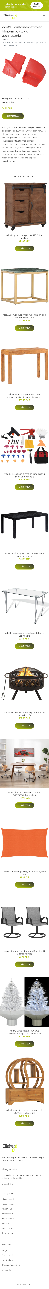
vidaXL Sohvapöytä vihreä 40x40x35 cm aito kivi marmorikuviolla (24, 316)
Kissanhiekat (7, 1204)
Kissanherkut (8, 1199)
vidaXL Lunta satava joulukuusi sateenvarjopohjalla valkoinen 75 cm (24, 1032)
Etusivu (5, 39)
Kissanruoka (7, 1213)
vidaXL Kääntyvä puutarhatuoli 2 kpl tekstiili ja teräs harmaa (24, 952)
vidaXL (28, 98)
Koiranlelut (7, 1223)
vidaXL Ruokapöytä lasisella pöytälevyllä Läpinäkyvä (24, 634)
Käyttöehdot (7, 1260)
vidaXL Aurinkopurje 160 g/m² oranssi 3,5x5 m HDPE (24, 873)
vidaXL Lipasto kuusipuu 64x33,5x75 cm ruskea (24, 236)
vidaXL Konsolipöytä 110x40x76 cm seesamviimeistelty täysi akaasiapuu (24, 396)
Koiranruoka (7, 1228)
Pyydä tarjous (36, 5)
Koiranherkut (8, 1218)
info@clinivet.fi (8, 1184)
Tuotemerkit (19, 98)
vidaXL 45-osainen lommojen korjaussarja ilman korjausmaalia (24, 475)
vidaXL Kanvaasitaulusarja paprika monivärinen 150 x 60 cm (24, 793)
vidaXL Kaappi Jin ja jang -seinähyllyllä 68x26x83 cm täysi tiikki (24, 1111)
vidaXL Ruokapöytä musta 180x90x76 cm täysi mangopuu (24, 554)
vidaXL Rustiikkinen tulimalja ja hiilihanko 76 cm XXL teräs (24, 714)
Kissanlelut (7, 1209)
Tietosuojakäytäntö (11, 1265)
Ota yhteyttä (7, 1255)
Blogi (4, 1250)
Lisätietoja (13, 116)
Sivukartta (6, 1270)
